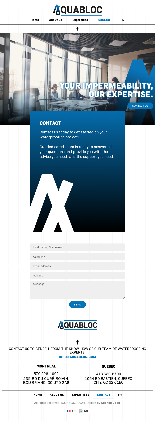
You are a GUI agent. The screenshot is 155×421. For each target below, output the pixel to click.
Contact (104, 19)
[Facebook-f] (77, 28)
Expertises (80, 19)
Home (35, 19)
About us (55, 19)
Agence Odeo (110, 402)
